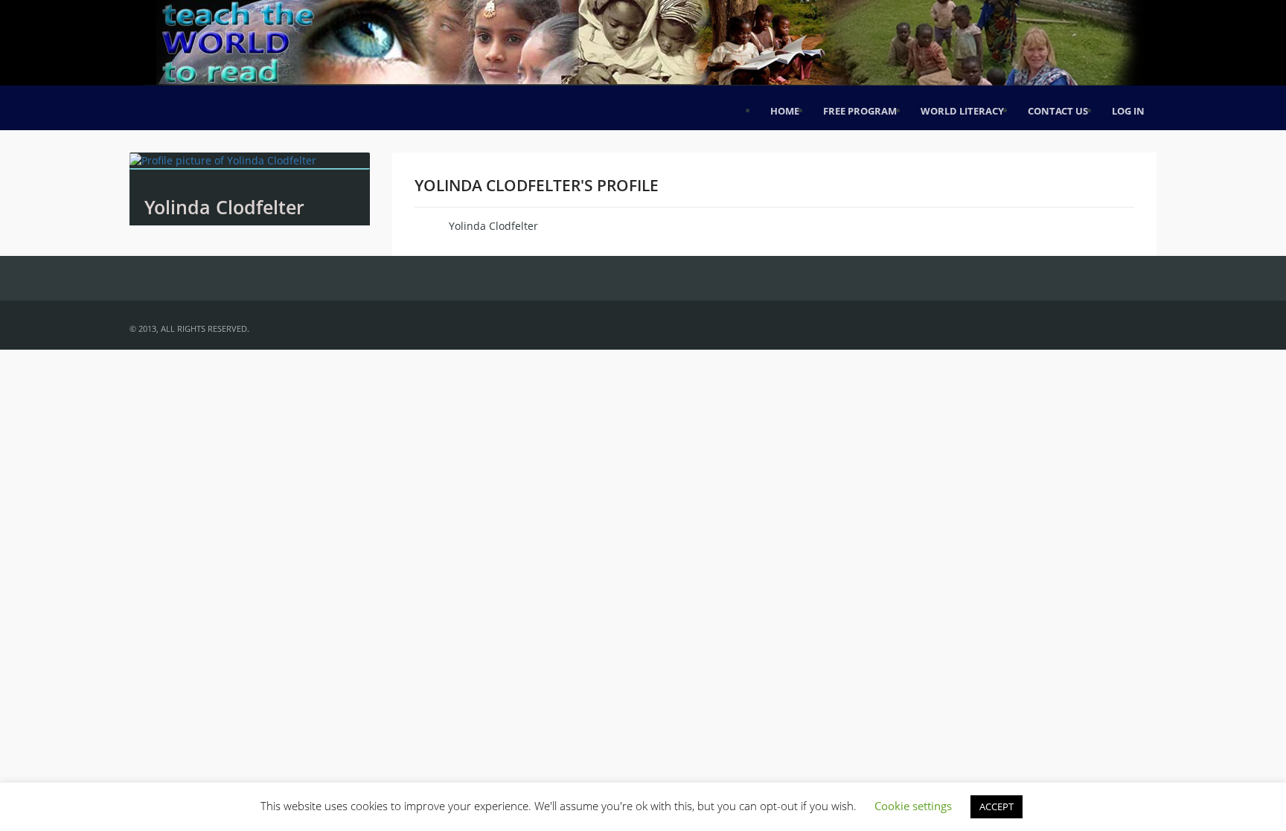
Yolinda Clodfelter (224, 206)
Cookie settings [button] (913, 805)
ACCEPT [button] (996, 806)
